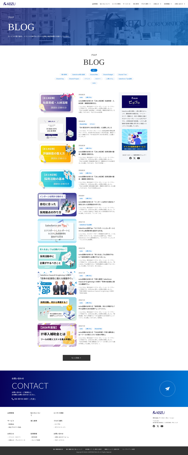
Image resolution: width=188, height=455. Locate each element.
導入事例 (136, 4)
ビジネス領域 (116, 4)
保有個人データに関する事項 (93, 449)
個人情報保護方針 (58, 449)
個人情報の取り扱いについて (74, 449)
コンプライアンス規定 (128, 449)
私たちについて (105, 4)
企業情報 (95, 4)
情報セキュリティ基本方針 (112, 449)
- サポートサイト (59, 440)
